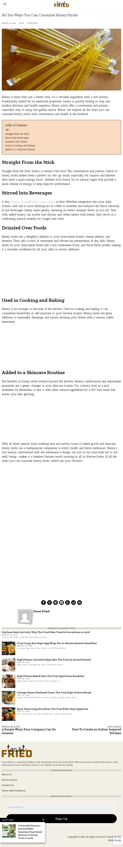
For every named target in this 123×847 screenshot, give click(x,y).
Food (21, 23)
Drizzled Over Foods (16, 141)
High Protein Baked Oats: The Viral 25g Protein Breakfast (50, 676)
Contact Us (8, 785)
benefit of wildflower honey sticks (33, 201)
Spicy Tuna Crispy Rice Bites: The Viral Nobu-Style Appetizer (52, 708)
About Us (7, 774)
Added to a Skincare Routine (20, 149)
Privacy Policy (9, 779)
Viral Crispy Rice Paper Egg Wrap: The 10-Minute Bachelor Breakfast (57, 643)
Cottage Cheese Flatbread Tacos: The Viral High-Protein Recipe (54, 692)
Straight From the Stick (17, 133)
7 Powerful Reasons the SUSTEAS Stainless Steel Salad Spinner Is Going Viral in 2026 (30, 831)
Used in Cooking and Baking (20, 145)
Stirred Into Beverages (17, 137)
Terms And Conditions (14, 790)
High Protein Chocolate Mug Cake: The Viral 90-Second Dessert (54, 659)
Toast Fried (41, 611)
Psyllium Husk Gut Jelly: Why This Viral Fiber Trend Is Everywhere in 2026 (46, 632)
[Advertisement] (61, 276)
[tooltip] (43, 602)
